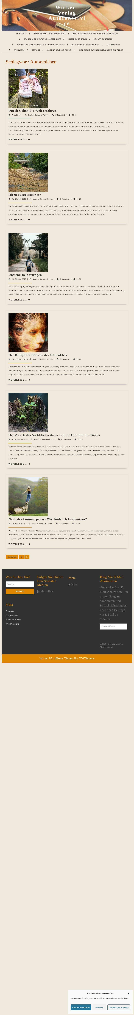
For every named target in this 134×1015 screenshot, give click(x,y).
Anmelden (10, 611)
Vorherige (12, 557)
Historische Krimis (77, 39)
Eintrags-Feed (12, 615)
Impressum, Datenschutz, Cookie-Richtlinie (101, 50)
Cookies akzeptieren (81, 1007)
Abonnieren (110, 637)
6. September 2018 (20, 439)
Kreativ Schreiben (103, 39)
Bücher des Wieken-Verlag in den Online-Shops (41, 45)
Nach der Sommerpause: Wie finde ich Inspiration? (48, 519)
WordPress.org (12, 624)
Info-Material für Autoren (85, 45)
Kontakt (36, 50)
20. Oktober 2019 (19, 279)
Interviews (19, 50)
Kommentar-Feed (13, 619)
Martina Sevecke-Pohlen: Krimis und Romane (95, 34)
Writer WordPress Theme (56, 658)
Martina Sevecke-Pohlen (59, 50)
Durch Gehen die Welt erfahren (32, 110)
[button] (128, 993)
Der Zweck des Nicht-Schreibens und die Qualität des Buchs (54, 435)
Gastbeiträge (113, 45)
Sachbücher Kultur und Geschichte (42, 39)
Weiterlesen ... (18, 140)
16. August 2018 (18, 523)
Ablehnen (99, 1007)
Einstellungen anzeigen (119, 1007)
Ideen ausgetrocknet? (25, 194)
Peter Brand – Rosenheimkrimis (50, 34)
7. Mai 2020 (17, 115)
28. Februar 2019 (19, 359)
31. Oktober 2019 (19, 199)
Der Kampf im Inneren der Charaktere (38, 355)
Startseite (21, 34)
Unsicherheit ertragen (25, 275)
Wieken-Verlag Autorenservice (67, 15)
